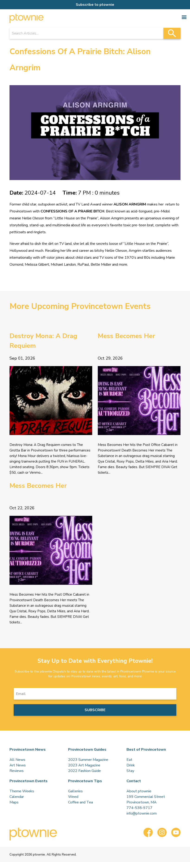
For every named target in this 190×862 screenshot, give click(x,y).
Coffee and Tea (80, 802)
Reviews (17, 770)
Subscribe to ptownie (95, 4)
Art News (18, 765)
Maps (14, 802)
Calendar (17, 796)
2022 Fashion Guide (84, 770)
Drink (131, 765)
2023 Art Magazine (84, 765)
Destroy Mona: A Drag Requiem (43, 341)
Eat (129, 759)
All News (17, 759)
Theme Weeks (22, 791)
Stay (130, 770)
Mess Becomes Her (126, 336)
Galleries (75, 791)
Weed (73, 796)
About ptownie (139, 791)
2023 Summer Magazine (88, 759)
